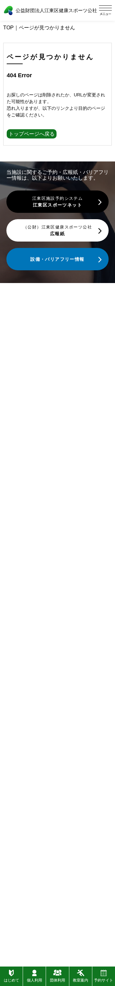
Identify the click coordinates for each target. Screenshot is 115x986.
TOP (8, 27)
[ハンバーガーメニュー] (105, 10)
